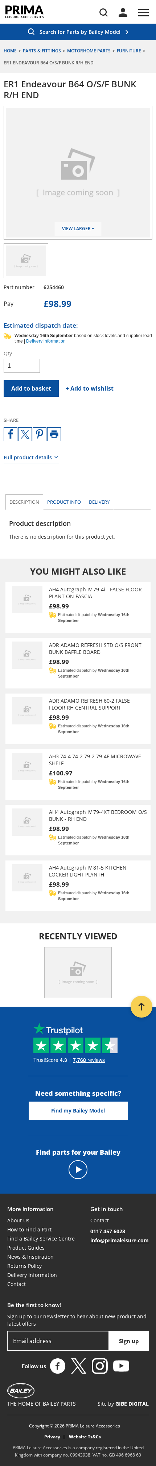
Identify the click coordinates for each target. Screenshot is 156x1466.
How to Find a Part (29, 1229)
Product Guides (26, 1247)
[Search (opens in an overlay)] (103, 12)
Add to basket (31, 388)
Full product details (28, 457)
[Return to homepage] (24, 11)
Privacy (52, 1437)
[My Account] (123, 12)
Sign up (129, 1341)
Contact (16, 1284)
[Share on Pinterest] (39, 434)
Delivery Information (32, 1274)
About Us (18, 1220)
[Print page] (54, 434)
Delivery (99, 502)
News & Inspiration (30, 1256)
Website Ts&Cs (85, 1437)
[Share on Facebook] (10, 434)
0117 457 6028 (107, 1231)
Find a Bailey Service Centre (41, 1238)
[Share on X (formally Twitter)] (25, 434)
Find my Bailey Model (78, 1110)
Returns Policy (24, 1265)
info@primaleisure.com (119, 1240)
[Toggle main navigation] (143, 12)
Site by (123, 1403)
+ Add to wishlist (90, 388)
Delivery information (46, 341)
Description (24, 502)
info (64, 502)
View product (78, 607)
